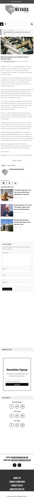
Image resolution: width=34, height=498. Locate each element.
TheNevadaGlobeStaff (8, 61)
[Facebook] (3, 183)
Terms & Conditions (17, 481)
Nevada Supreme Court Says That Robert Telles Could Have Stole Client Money (23, 207)
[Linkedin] (15, 183)
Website (4, 282)
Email (4, 275)
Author (3, 165)
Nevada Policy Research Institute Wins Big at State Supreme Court (22, 222)
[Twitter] (9, 183)
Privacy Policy (17, 485)
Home (4, 30)
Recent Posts (11, 165)
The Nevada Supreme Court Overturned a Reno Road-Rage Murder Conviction (22, 192)
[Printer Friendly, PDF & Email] (17, 161)
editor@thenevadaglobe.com (19, 457)
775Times (10, 30)
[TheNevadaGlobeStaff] (5, 172)
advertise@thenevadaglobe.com (21, 460)
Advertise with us (17, 489)
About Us (17, 478)
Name (4, 269)
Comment (5, 253)
